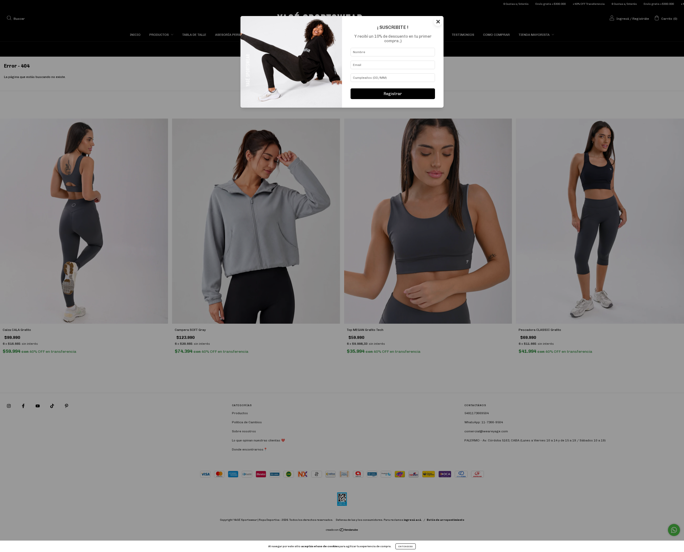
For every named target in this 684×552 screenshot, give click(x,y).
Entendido (405, 546)
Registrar (393, 93)
